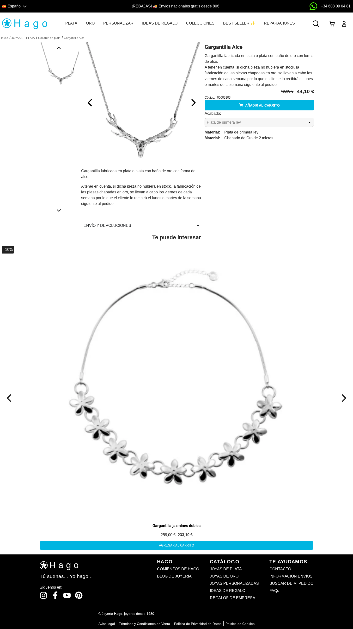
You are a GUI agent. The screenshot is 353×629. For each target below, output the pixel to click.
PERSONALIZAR (118, 23)
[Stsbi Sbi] (43, 595)
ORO (90, 23)
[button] (44, 6)
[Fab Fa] (79, 595)
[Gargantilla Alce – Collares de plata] (141, 102)
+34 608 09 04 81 (336, 6)
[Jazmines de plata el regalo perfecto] (54, 298)
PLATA (71, 23)
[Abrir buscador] (316, 24)
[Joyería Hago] (24, 23)
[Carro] (331, 24)
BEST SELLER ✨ (239, 23)
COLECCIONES (200, 23)
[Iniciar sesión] (344, 24)
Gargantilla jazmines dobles (176, 525)
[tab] (71, 23)
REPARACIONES (279, 23)
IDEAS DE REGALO (159, 23)
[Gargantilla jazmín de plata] (176, 381)
